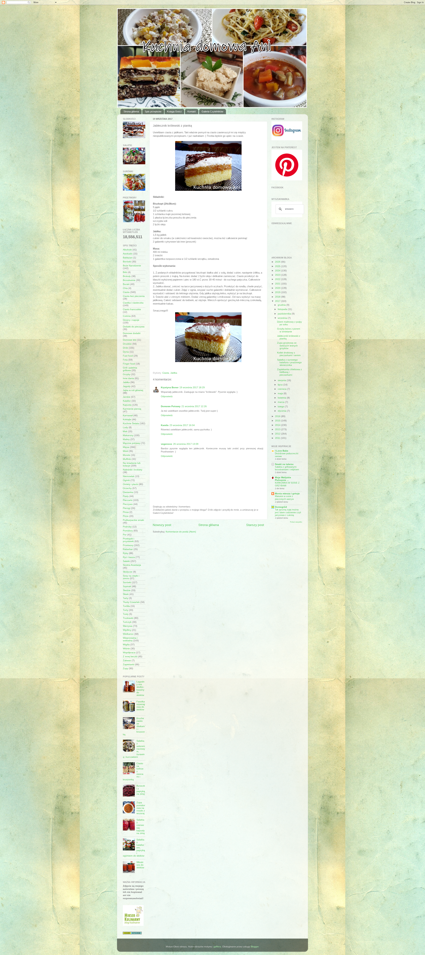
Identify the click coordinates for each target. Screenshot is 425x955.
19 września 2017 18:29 (192, 387)
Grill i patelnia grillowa (130, 369)
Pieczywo (128, 504)
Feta (125, 360)
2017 (278, 301)
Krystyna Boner (169, 387)
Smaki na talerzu (284, 464)
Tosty (125, 614)
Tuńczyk (127, 622)
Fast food (128, 356)
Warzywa (127, 626)
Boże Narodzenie (132, 265)
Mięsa (126, 447)
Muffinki (127, 459)
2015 (278, 420)
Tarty (125, 598)
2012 (278, 433)
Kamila (165, 425)
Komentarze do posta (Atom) (181, 531)
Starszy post (255, 525)
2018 (278, 297)
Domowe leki (129, 340)
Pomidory (128, 530)
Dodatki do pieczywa (133, 326)
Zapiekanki (128, 664)
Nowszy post (162, 525)
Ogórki (126, 480)
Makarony (128, 435)
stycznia (282, 411)
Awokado (127, 253)
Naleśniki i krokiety (132, 469)
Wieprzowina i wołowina (130, 639)
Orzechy (127, 488)
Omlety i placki (130, 484)
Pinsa (126, 512)
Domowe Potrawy (170, 406)
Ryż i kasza (129, 557)
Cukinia (127, 316)
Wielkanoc (128, 634)
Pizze (125, 516)
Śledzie (126, 590)
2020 (278, 288)
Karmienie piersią (132, 409)
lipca (280, 384)
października (285, 313)
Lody (125, 427)
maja (281, 393)
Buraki (126, 284)
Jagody (126, 386)
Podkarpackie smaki (133, 520)
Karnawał (128, 415)
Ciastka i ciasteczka (133, 303)
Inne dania (128, 378)
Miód (125, 451)
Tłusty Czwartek (131, 602)
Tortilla (126, 606)
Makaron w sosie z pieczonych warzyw (284, 497)
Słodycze (127, 572)
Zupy (125, 668)
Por (125, 534)
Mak (125, 431)
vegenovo (166, 444)
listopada (283, 309)
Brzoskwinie (129, 280)
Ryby (125, 553)
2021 (278, 283)
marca (281, 402)
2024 (278, 270)
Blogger (255, 946)
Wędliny (127, 630)
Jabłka (173, 373)
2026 (278, 262)
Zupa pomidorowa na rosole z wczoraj (140, 808)
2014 (278, 425)
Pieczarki (127, 500)
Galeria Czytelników (212, 111)
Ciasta (165, 373)
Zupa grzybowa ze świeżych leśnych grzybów (287, 345)
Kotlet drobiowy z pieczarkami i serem (289, 354)
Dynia (126, 352)
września (283, 318)
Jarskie (126, 397)
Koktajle (127, 419)
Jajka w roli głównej (133, 390)
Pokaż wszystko (296, 522)
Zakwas (127, 660)
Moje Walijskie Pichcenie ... (283, 478)
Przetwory (128, 545)
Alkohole (127, 249)
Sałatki (126, 561)
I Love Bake (281, 451)
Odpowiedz (167, 396)
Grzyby (126, 374)
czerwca (282, 389)
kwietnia (282, 398)
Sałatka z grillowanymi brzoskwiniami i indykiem (287, 468)
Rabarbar (128, 549)
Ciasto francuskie (132, 309)
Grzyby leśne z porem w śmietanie (288, 330)
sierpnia (282, 380)
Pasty (126, 496)
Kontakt (191, 111)
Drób (125, 348)
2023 (278, 275)
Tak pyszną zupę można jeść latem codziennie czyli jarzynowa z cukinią (288, 512)
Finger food (129, 364)
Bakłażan (127, 257)
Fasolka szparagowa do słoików (140, 705)
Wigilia (126, 644)
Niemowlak (128, 476)
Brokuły (127, 276)
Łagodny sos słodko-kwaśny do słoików (140, 688)
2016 (278, 416)
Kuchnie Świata (131, 423)
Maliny (126, 439)
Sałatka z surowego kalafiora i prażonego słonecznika (289, 362)
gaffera (217, 946)
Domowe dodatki (131, 333)
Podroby (127, 526)
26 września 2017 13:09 (185, 444)
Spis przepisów (153, 111)
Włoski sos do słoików (140, 865)
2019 (278, 292)
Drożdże (127, 344)
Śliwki (126, 594)
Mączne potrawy (131, 443)
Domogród (281, 507)
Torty (125, 610)
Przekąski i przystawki (128, 540)
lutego (281, 406)
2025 (278, 266)
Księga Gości (174, 111)
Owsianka (128, 492)
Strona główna (131, 111)
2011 (278, 438)
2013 (278, 429)
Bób (125, 272)
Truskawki (128, 618)
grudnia (282, 305)
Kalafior (127, 401)
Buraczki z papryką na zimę (140, 790)
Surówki (127, 582)
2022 (278, 279)
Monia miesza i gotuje (287, 493)
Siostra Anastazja (132, 565)
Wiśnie (126, 648)
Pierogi (126, 508)
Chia (125, 288)
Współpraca (129, 652)
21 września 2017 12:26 (194, 406)
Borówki (127, 261)
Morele (126, 455)
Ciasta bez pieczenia (134, 296)
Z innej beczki (130, 656)
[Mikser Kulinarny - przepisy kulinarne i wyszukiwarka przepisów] (133, 925)
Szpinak (127, 586)
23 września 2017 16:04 (182, 425)
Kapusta (127, 405)
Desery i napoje (131, 320)
